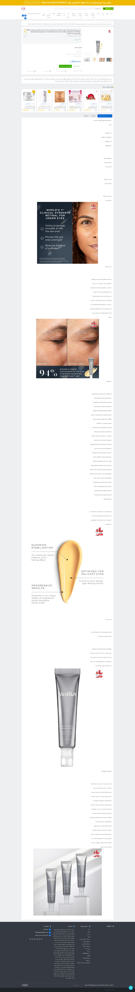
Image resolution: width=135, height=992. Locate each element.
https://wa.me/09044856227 (34, 14)
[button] (108, 8)
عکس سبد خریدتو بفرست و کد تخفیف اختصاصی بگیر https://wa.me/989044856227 (76, 2)
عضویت (25, 985)
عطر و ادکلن (68, 15)
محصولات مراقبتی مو (80, 15)
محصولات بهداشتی (73, 14)
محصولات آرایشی (86, 14)
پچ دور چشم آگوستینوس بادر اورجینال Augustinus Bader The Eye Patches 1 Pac (75, 107)
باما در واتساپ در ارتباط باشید (31, 3)
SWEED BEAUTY (59, 14)
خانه (111, 14)
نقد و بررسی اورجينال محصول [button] (105, 116)
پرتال (105, 990)
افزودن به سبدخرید (64, 66)
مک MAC (44, 14)
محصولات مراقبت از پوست (93, 15)
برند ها (64, 14)
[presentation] (112, 59)
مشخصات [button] (93, 116)
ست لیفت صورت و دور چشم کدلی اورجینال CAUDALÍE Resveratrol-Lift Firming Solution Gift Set (91, 107)
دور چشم (76, 39)
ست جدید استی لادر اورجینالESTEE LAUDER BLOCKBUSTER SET (108, 107)
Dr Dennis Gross (48, 15)
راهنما (107, 14)
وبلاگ (98, 14)
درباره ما (103, 14)
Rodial (53, 14)
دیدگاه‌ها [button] (86, 116)
